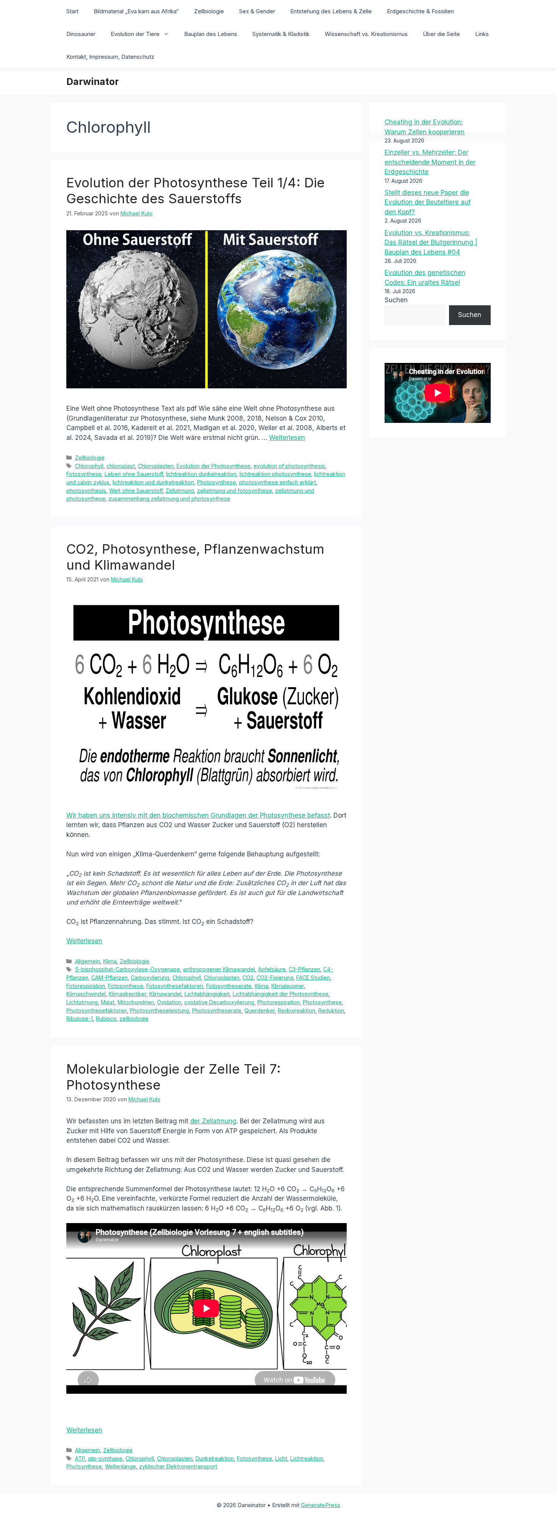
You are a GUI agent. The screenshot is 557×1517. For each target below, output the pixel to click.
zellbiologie (134, 1018)
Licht (281, 1458)
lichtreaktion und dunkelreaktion (153, 482)
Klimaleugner (287, 986)
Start (72, 11)
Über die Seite (441, 34)
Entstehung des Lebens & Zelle (331, 11)
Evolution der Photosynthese (213, 466)
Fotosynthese (84, 474)
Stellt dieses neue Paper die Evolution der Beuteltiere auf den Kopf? (428, 202)
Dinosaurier (80, 34)
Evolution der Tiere (135, 34)
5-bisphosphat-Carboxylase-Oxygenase (127, 969)
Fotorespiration (85, 986)
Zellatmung (180, 490)
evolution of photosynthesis (289, 466)
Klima (110, 961)
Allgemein (87, 961)
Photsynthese (84, 1466)
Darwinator (92, 81)
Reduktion (331, 1010)
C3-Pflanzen (304, 969)
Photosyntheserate (216, 1010)
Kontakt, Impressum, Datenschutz (110, 56)
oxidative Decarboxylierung (219, 1002)
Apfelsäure (272, 969)
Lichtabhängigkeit (207, 994)
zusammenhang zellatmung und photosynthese (169, 498)
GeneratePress (320, 1505)
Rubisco (106, 1018)
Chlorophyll (89, 466)
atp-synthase (105, 1458)
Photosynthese (216, 482)
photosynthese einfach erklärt (277, 482)
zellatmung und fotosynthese (234, 490)
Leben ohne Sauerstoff (134, 474)
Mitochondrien (135, 1002)
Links (482, 34)
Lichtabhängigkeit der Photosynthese (281, 994)
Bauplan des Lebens (210, 34)
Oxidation (169, 1002)
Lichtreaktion (306, 1458)
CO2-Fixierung (275, 977)
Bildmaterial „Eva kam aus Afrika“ (136, 11)
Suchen (396, 300)
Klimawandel (165, 994)
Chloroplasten (156, 466)
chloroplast (120, 466)
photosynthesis (86, 490)
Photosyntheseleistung (159, 1010)
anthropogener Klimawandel (219, 969)
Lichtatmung (82, 1002)
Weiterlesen (287, 437)
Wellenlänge (120, 1466)
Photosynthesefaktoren (96, 1010)
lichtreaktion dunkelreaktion (201, 474)
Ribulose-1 (79, 1018)
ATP (80, 1458)
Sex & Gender (257, 11)
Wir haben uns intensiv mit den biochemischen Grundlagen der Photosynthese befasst (198, 815)
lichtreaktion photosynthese (275, 474)
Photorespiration (278, 1002)
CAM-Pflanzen (109, 977)
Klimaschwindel (86, 994)
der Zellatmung (213, 1121)
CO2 (248, 977)
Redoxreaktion (296, 1010)
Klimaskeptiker (127, 994)
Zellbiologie (209, 11)
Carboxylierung (150, 977)
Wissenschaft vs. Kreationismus (366, 34)
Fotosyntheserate (229, 986)
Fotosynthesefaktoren (174, 986)
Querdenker (259, 1010)
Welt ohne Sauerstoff (136, 490)
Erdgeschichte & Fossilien (420, 11)
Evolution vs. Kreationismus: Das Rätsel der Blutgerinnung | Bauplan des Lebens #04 (431, 242)
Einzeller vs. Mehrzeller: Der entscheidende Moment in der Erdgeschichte (430, 162)
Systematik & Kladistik (281, 34)
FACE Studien (313, 977)
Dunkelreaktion (215, 1458)
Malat (107, 1002)
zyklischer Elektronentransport (178, 1466)
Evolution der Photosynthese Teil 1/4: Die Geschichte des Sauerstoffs (195, 190)
